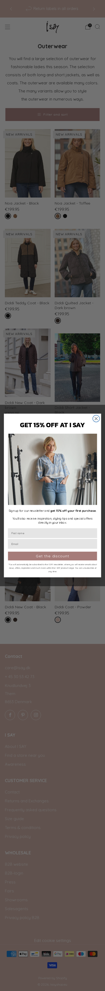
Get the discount (52, 556)
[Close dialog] (96, 418)
